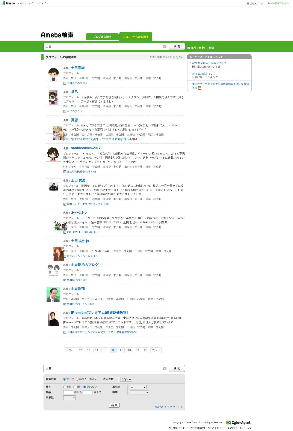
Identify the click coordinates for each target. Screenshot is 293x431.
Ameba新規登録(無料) (278, 3)
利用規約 (200, 428)
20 (145, 350)
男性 (79, 386)
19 (137, 350)
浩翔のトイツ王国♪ (80, 303)
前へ (71, 350)
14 (96, 350)
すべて (70, 379)
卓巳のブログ (74, 111)
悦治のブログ (77, 279)
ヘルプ (248, 428)
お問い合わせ (180, 428)
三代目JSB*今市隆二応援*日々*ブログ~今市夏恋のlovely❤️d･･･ (104, 139)
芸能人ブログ (256, 3)
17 (121, 350)
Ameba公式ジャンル (204, 73)
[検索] (177, 46)
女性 (69, 386)
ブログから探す (102, 36)
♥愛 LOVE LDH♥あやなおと (83, 232)
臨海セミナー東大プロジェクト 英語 (88, 204)
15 (104, 350)
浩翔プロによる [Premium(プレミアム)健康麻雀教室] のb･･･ (104, 332)
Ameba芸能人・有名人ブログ (209, 63)
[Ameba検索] (57, 36)
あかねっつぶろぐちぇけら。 (83, 256)
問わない (92, 386)
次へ (154, 350)
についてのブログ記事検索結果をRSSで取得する (220, 86)
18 (129, 350)
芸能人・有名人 (88, 379)
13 (88, 350)
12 (80, 350)
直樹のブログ (77, 83)
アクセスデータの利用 (224, 428)
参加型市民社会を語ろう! (81, 171)
